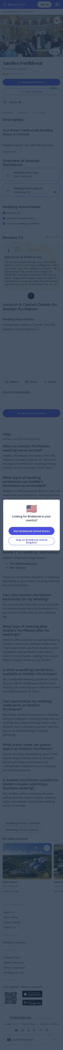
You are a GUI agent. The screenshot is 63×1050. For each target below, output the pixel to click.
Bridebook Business (14, 942)
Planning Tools (11, 957)
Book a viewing (33, 91)
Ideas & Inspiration (14, 967)
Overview (8, 112)
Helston (22, 68)
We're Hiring (10, 917)
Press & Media (11, 922)
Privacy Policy (28, 1024)
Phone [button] (52, 381)
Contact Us (9, 927)
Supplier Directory (13, 962)
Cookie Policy (10, 1024)
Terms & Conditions (49, 1024)
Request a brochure (33, 82)
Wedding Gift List (13, 972)
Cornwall (11, 68)
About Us (8, 912)
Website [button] (14, 381)
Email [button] (33, 381)
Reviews (22, 112)
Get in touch (39, 112)
